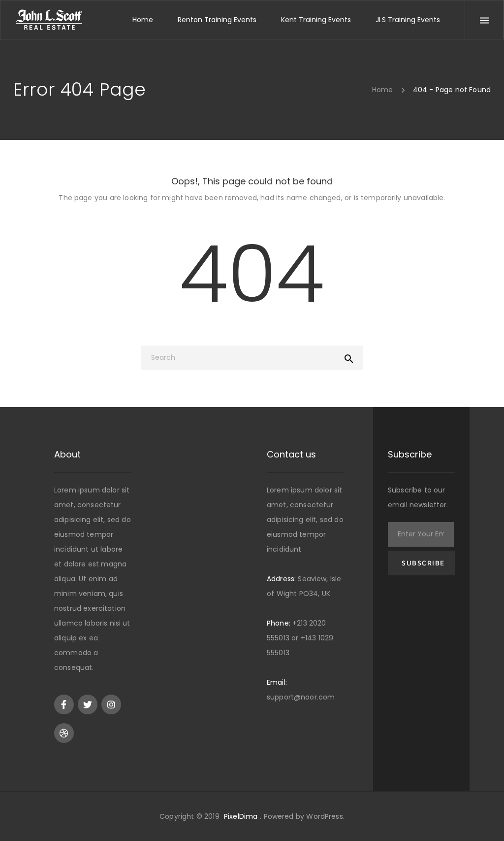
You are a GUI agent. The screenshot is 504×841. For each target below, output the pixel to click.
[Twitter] (87, 704)
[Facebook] (64, 704)
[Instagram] (111, 704)
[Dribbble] (64, 733)
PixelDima (240, 816)
